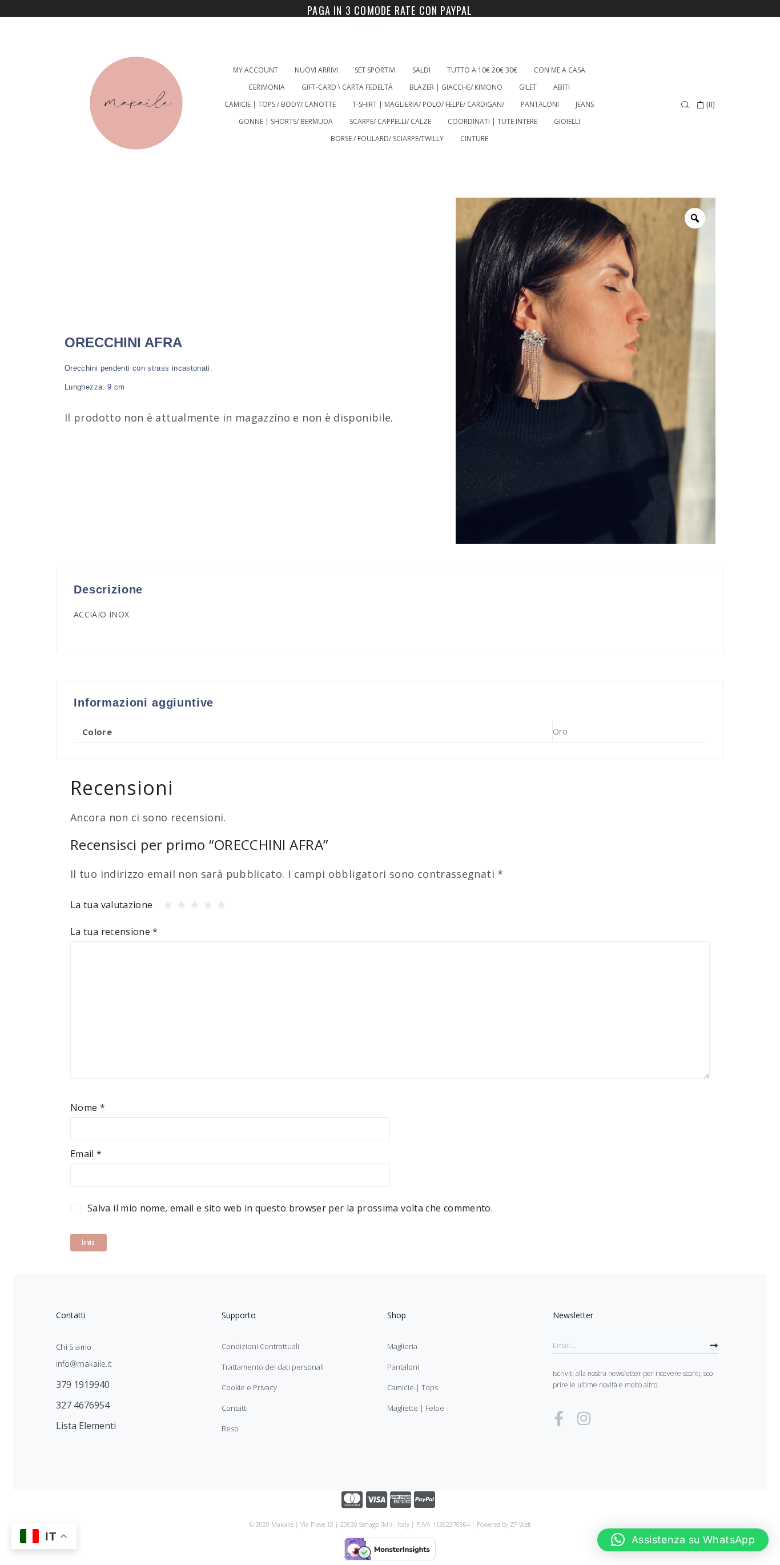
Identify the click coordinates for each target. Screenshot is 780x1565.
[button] (683, 1539)
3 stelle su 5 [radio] (191, 901)
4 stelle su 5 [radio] (205, 901)
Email (86, 1153)
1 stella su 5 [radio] (164, 901)
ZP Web (520, 1524)
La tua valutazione (111, 904)
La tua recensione (114, 931)
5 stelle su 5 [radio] (218, 901)
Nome (87, 1107)
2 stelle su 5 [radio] (178, 901)
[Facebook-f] (559, 1418)
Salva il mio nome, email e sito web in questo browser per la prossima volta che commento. (290, 1208)
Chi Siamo (73, 1347)
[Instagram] (583, 1418)
